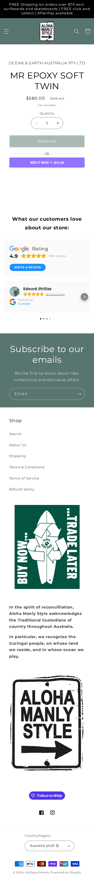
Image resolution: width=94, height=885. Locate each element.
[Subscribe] (79, 394)
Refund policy (21, 489)
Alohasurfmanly (37, 872)
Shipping (17, 456)
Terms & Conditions (27, 467)
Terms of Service (24, 478)
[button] (6, 31)
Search (15, 434)
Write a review (27, 267)
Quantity (47, 113)
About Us (17, 445)
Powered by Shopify (65, 872)
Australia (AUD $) (44, 846)
